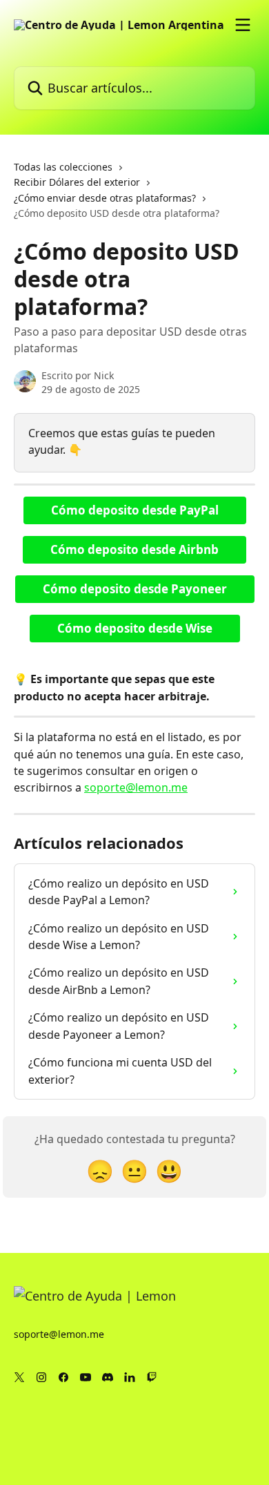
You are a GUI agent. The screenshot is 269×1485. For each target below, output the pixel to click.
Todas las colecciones (63, 166)
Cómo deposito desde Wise (134, 628)
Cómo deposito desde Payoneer (135, 589)
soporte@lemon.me (136, 787)
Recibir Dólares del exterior (77, 182)
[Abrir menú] (242, 25)
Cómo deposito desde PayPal (135, 510)
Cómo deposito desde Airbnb (134, 549)
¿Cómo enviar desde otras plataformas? (105, 197)
